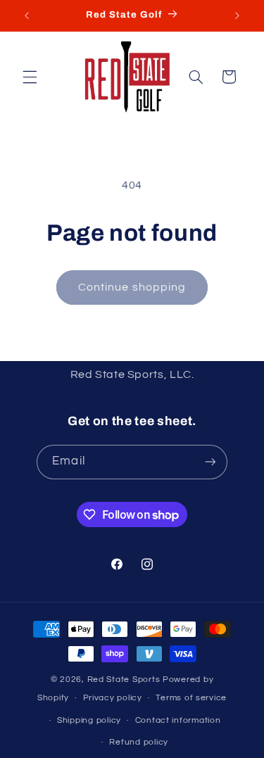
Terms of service (191, 698)
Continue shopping (132, 287)
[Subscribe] (210, 462)
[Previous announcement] (26, 15)
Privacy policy (112, 698)
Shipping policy (89, 720)
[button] (29, 77)
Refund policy (138, 742)
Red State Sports (125, 679)
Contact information (178, 720)
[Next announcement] (237, 15)
